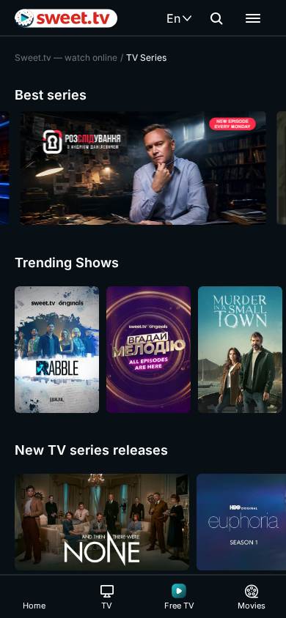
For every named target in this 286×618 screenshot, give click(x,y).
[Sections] (253, 18)
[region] (143, 168)
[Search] (216, 18)
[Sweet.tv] (66, 18)
